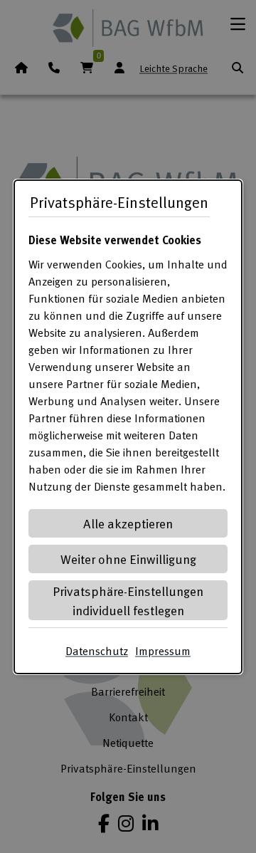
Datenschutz (96, 650)
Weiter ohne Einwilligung (128, 558)
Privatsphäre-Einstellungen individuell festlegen (128, 600)
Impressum (163, 650)
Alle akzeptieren (128, 523)
